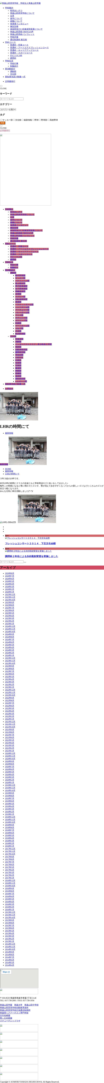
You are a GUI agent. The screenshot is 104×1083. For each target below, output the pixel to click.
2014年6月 (9, 960)
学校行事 (14, 63)
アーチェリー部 (22, 310)
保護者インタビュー (19, 24)
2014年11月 (10, 947)
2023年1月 (9, 687)
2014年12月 (10, 944)
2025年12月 (10, 594)
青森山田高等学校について (22, 13)
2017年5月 (9, 867)
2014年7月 (9, 957)
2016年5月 (9, 899)
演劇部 (18, 342)
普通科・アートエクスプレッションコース (29, 48)
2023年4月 (9, 679)
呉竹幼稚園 (5, 1015)
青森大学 (18, 1005)
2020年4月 (9, 774)
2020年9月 (9, 761)
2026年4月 (9, 584)
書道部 (18, 368)
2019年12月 (10, 785)
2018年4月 (9, 838)
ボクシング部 (21, 318)
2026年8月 (9, 573)
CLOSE (3, 88)
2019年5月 (9, 804)
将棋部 (18, 371)
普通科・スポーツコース (21, 53)
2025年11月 (10, 597)
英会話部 (19, 355)
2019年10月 (10, 790)
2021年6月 (9, 737)
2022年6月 (9, 706)
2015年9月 (9, 920)
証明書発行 (10, 81)
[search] (25, 562)
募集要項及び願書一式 (15, 77)
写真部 (18, 365)
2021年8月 (9, 732)
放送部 (18, 376)
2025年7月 (9, 608)
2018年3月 (9, 841)
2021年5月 (9, 740)
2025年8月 (9, 605)
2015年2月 (9, 939)
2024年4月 (9, 647)
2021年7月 (9, 735)
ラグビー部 (20, 297)
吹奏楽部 (19, 339)
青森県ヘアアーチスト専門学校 (14, 1013)
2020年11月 (10, 756)
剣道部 (18, 323)
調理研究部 (20, 352)
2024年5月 (9, 645)
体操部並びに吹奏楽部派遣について (26, 29)
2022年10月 (10, 695)
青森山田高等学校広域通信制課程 (15, 1010)
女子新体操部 (21, 289)
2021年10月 (10, 727)
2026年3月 (9, 587)
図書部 (18, 373)
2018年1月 (9, 846)
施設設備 (14, 26)
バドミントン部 (22, 281)
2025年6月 (9, 610)
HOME (8, 469)
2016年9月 (9, 888)
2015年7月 (9, 925)
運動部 (13, 71)
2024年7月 (9, 639)
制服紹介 (14, 66)
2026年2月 (9, 589)
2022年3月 (9, 714)
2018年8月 (9, 827)
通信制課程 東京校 (18, 40)
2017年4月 (9, 870)
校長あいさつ (16, 10)
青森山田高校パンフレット (22, 34)
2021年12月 (10, 722)
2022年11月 (10, 692)
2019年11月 (10, 788)
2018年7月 (9, 830)
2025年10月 (10, 600)
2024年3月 (9, 650)
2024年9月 (9, 634)
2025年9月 (9, 602)
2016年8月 (9, 891)
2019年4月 (9, 806)
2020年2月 (9, 780)
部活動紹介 (10, 69)
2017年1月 (9, 878)
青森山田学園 (6, 1005)
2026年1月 (9, 592)
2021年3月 (9, 745)
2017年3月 (9, 872)
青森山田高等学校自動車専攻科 (14, 1007)
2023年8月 (9, 669)
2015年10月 (10, 917)
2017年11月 (10, 851)
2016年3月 (9, 904)
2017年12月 (10, 849)
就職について (16, 21)
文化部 (13, 74)
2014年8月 (9, 955)
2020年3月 (9, 777)
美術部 (18, 347)
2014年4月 (9, 965)
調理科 (13, 58)
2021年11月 (10, 724)
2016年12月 (10, 880)
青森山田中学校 (31, 1005)
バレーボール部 (22, 312)
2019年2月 (9, 812)
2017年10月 (10, 854)
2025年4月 (9, 616)
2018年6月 (9, 833)
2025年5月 (9, 613)
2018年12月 (10, 817)
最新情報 (9, 433)
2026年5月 (9, 581)
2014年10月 (10, 949)
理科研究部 (20, 379)
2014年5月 (9, 962)
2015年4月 (9, 933)
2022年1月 (9, 719)
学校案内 (9, 8)
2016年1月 (9, 910)
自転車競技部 (21, 299)
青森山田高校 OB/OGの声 (21, 32)
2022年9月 (9, 698)
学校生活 (9, 61)
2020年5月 (9, 772)
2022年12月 (10, 690)
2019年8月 (9, 796)
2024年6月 (9, 642)
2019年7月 (9, 798)
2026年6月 (9, 579)
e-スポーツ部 (21, 381)
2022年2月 (9, 716)
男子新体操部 (21, 286)
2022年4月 (9, 711)
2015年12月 (10, 912)
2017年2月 (9, 875)
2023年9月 (9, 666)
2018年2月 (9, 843)
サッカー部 (20, 278)
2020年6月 (9, 769)
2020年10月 (10, 759)
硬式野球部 (20, 275)
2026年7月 (9, 576)
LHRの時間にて (12, 474)
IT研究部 (19, 357)
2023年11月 (10, 661)
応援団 (18, 360)
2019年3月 (9, 809)
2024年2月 (9, 653)
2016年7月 (9, 894)
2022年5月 (9, 708)
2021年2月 (9, 748)
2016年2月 (9, 907)
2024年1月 (9, 655)
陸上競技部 (20, 283)
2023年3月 (9, 682)
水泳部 (18, 331)
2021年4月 (9, 743)
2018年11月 (10, 819)
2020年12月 (10, 753)
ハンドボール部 (22, 307)
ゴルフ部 (19, 328)
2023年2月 (9, 684)
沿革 (12, 16)
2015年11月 (10, 915)
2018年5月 (9, 835)
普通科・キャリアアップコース (24, 50)
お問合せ (9, 389)
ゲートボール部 (22, 326)
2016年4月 (9, 902)
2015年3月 (9, 936)
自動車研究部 (21, 349)
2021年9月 (9, 729)
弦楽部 (18, 363)
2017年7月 (9, 862)
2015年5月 (9, 931)
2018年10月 (10, 822)
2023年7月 (9, 671)
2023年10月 (10, 663)
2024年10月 (10, 632)
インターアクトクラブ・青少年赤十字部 (33, 344)
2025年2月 (9, 621)
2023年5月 (9, 677)
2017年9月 (9, 857)
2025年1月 (9, 624)
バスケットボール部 (24, 304)
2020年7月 (9, 767)
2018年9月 (9, 825)
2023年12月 (10, 658)
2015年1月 (9, 941)
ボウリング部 (21, 320)
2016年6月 (9, 896)
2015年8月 (9, 923)
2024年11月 (10, 629)
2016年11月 (10, 883)
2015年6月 (9, 928)
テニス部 (19, 315)
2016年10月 (10, 886)
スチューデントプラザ (10, 1021)
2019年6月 (9, 801)
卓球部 (18, 294)
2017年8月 (9, 859)
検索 (2, 123)
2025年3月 (9, 618)
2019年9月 (9, 793)
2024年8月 (9, 637)
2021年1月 (9, 751)
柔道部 (18, 302)
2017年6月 (9, 865)
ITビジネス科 (16, 55)
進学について (16, 18)
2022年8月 (9, 700)
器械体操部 (20, 291)
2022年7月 (9, 703)
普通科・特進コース (19, 45)
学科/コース (10, 42)
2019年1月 (9, 814)
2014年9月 (9, 952)
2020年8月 (9, 764)
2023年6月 (9, 674)
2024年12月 (10, 626)
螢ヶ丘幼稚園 (6, 1018)
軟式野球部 (20, 334)
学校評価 (14, 37)
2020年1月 (9, 782)
